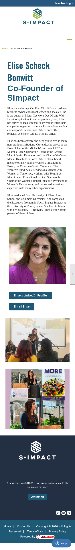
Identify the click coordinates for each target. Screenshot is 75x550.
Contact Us (37, 497)
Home (5, 48)
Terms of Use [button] (35, 531)
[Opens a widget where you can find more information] (61, 543)
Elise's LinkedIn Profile (30, 295)
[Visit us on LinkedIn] (58, 513)
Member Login (64, 3)
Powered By (28, 536)
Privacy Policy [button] (57, 531)
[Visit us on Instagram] (63, 513)
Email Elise (21, 306)
